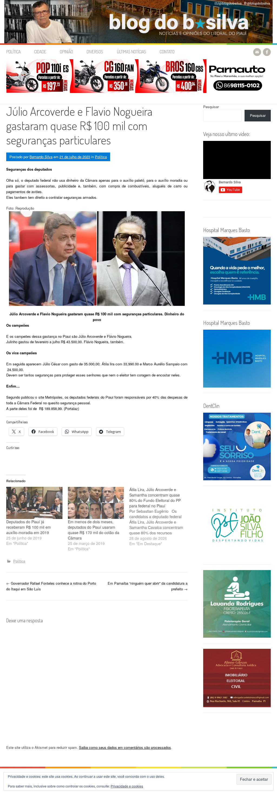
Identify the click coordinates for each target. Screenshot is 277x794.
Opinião (66, 51)
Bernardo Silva (40, 156)
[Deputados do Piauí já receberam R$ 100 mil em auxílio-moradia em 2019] (34, 503)
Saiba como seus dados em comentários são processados (125, 747)
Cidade (40, 51)
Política (13, 51)
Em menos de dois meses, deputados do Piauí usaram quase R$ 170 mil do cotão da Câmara (93, 530)
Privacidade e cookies (127, 786)
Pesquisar (211, 106)
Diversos (95, 51)
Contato (167, 51)
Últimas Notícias (131, 51)
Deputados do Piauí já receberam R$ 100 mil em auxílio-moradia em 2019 (28, 527)
